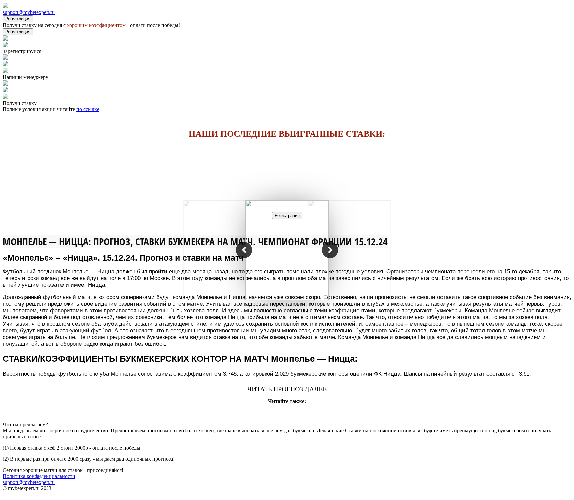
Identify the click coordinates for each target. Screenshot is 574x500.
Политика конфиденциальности (39, 476)
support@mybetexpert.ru (29, 12)
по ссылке (87, 109)
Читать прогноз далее (287, 389)
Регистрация (17, 18)
